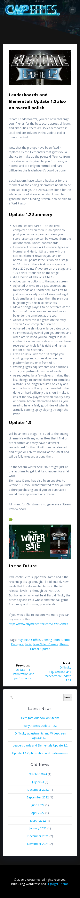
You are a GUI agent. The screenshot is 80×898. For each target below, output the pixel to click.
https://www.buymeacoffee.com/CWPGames (38, 624)
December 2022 (38, 790)
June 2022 (38, 805)
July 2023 (38, 782)
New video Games (45, 644)
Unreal (34, 649)
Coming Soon (51, 640)
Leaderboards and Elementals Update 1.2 (40, 745)
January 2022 (38, 828)
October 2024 (38, 774)
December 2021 (38, 836)
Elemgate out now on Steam (40, 718)
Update (45, 649)
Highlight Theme (58, 884)
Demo (65, 640)
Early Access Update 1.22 (40, 726)
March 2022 (38, 820)
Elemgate (17, 644)
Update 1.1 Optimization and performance (40, 753)
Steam (63, 644)
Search (68, 697)
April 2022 (38, 813)
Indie (28, 644)
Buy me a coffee (28, 640)
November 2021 (38, 844)
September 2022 (38, 797)
